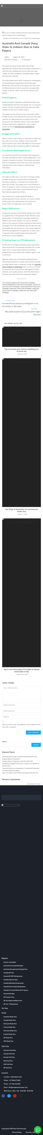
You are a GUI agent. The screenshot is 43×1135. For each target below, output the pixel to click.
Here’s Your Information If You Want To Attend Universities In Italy (21, 670)
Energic (7, 1132)
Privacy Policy (17, 1132)
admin (6, 57)
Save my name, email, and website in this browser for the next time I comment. (21, 726)
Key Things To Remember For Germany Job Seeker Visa (21, 510)
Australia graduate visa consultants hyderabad (20, 283)
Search (4, 741)
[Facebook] (3, 1096)
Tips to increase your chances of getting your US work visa (21, 350)
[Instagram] (20, 1096)
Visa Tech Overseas (10, 60)
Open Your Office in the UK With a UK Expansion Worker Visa (20, 773)
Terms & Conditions (33, 1132)
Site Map (5, 1008)
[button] (21, 21)
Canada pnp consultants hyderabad (20, 288)
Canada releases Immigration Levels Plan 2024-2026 (17, 761)
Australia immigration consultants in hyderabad (17, 284)
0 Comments (26, 60)
